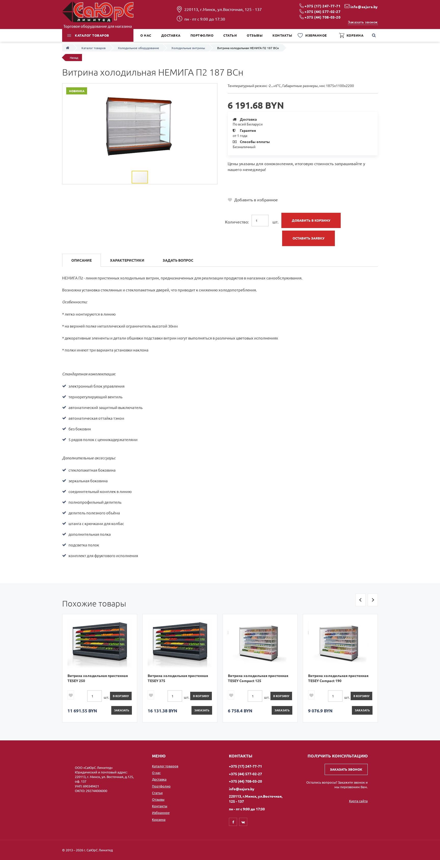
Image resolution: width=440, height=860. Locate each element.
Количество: (237, 221)
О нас (156, 772)
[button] (213, 88)
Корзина (159, 819)
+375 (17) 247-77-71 (322, 6)
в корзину (121, 696)
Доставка (159, 779)
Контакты (159, 806)
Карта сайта (358, 801)
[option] (100, 668)
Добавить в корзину (311, 220)
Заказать (121, 710)
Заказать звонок (363, 22)
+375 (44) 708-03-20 (322, 17)
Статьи (157, 793)
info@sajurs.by (364, 6)
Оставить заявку (308, 238)
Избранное (161, 812)
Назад (74, 57)
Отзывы (158, 799)
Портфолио (161, 786)
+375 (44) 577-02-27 (322, 11)
